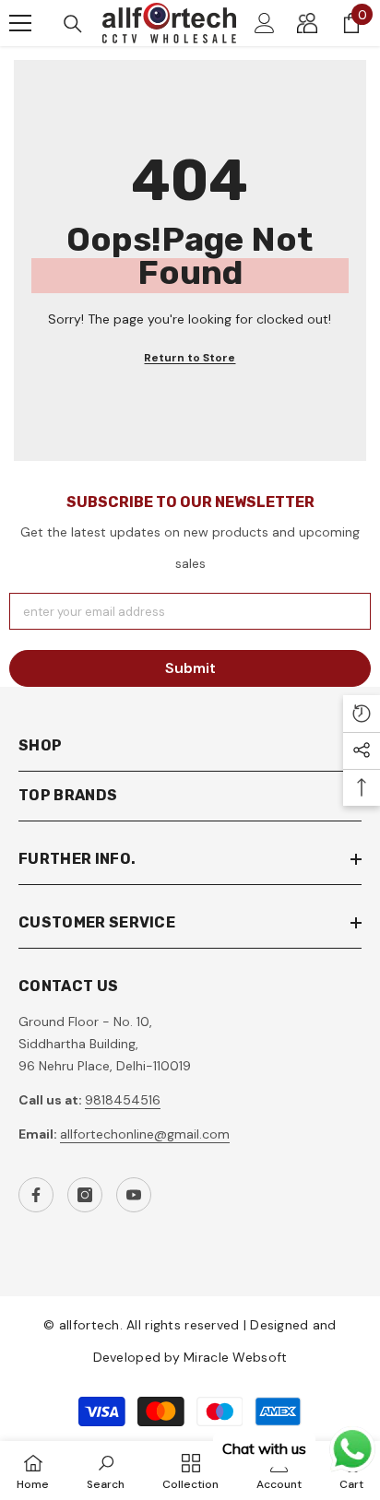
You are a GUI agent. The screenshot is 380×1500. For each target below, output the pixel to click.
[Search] (73, 24)
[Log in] (265, 23)
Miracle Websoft (235, 1357)
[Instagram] (84, 1194)
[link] (105, 1470)
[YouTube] (133, 1194)
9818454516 (122, 1100)
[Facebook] (35, 1194)
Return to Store (189, 357)
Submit (190, 668)
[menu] (20, 23)
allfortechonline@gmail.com (145, 1134)
